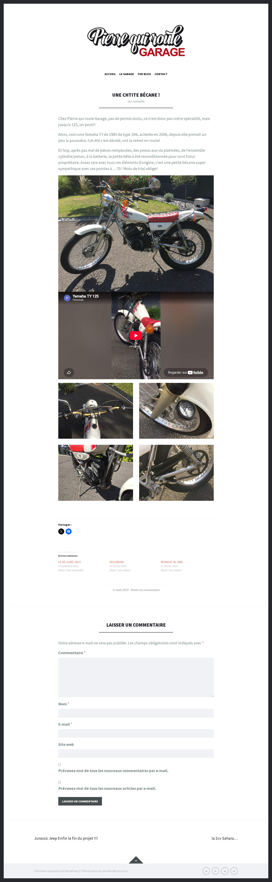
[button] (95, 411)
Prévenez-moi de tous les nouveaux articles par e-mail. (107, 788)
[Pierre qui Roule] (136, 41)
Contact (161, 74)
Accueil (110, 74)
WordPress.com (117, 871)
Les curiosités (136, 101)
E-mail (65, 724)
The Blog (144, 74)
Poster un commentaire (145, 590)
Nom (63, 703)
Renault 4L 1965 (172, 562)
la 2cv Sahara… (225, 838)
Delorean (117, 562)
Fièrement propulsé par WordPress (56, 871)
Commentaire (71, 652)
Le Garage (126, 74)
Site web (66, 744)
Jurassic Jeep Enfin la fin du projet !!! (66, 838)
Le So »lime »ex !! (69, 562)
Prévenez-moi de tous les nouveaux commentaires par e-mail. (113, 770)
